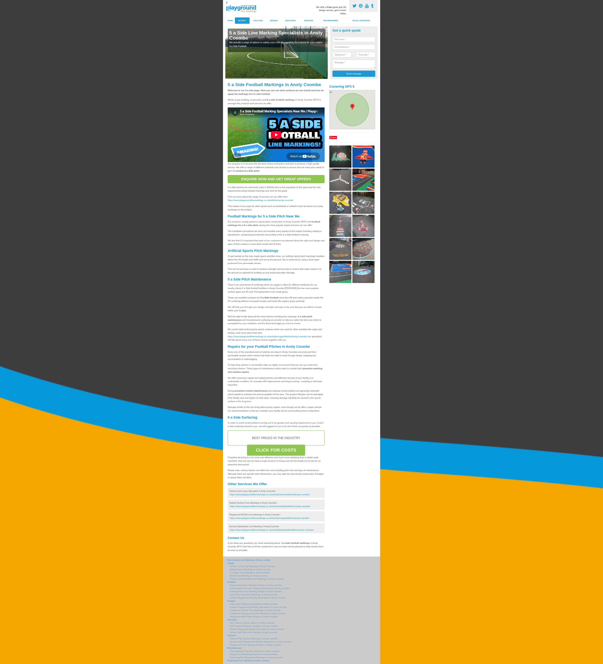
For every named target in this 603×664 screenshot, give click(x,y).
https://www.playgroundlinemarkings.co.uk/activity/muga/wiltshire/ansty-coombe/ (267, 336)
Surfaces (308, 21)
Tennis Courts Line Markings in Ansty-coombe (252, 566)
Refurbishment (330, 21)
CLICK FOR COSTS (276, 450)
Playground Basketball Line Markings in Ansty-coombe (256, 579)
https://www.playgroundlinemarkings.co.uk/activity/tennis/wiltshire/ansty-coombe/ (270, 494)
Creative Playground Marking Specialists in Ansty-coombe (258, 607)
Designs (274, 21)
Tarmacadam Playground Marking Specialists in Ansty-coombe (260, 641)
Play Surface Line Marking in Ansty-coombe (248, 560)
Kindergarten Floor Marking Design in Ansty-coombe (256, 591)
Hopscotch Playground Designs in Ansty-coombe (254, 604)
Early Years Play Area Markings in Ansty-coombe (254, 594)
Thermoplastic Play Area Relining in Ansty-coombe (255, 651)
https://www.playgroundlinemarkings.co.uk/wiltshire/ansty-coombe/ (260, 200)
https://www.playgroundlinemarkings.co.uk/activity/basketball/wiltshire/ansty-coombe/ (272, 530)
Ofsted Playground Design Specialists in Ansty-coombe (257, 629)
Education (290, 21)
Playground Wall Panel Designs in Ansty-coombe (254, 616)
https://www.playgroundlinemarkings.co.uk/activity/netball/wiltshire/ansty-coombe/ (270, 506)
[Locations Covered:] (226, 3)
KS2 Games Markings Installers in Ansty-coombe (254, 626)
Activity (242, 21)
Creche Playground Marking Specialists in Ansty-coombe (258, 597)
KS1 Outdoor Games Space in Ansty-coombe (252, 623)
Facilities (258, 21)
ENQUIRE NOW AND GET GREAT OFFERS (276, 179)
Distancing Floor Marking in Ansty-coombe (248, 660)
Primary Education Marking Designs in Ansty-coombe (256, 585)
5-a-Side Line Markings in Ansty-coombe (250, 572)
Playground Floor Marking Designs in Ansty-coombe (255, 645)
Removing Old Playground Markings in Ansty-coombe (256, 657)
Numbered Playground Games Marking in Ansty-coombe (258, 613)
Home (230, 21)
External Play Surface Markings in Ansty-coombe (254, 638)
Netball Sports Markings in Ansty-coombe (250, 569)
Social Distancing (361, 21)
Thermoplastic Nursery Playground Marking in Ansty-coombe (260, 588)
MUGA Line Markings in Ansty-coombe (249, 575)
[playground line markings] (243, 8)
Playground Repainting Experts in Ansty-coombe (253, 654)
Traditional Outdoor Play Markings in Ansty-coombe (255, 610)
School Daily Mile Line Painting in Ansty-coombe (253, 632)
